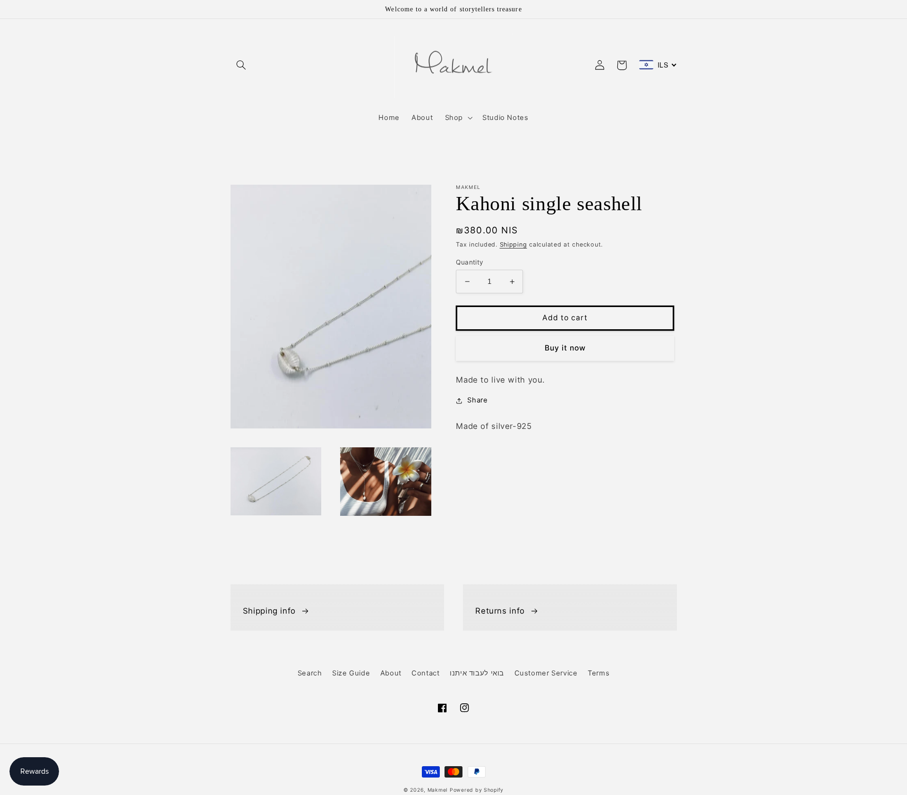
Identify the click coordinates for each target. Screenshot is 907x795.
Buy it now (565, 347)
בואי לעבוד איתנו (477, 673)
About (391, 673)
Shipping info (269, 610)
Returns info (500, 610)
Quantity (469, 262)
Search (310, 673)
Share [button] (477, 400)
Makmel (437, 790)
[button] (241, 65)
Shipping (513, 244)
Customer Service (546, 673)
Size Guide (351, 673)
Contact (425, 673)
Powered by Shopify (477, 790)
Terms (598, 673)
